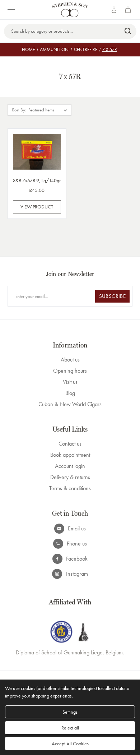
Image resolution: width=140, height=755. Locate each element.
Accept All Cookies (70, 743)
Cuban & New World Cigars (70, 404)
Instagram (77, 573)
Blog (70, 393)
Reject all (70, 727)
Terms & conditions (70, 488)
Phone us (77, 543)
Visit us (70, 382)
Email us (77, 528)
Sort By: (19, 110)
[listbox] (49, 110)
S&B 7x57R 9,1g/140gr (37, 180)
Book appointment (70, 455)
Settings (70, 712)
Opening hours (70, 370)
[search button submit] (128, 31)
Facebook (77, 558)
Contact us (70, 443)
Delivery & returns (70, 477)
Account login (70, 466)
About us (70, 359)
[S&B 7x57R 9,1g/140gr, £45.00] (37, 152)
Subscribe (112, 296)
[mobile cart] (129, 10)
